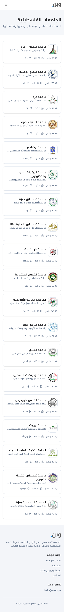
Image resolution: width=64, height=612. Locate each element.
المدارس (57, 575)
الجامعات (56, 565)
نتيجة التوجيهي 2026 (50, 570)
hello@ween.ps (52, 590)
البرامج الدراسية (53, 560)
